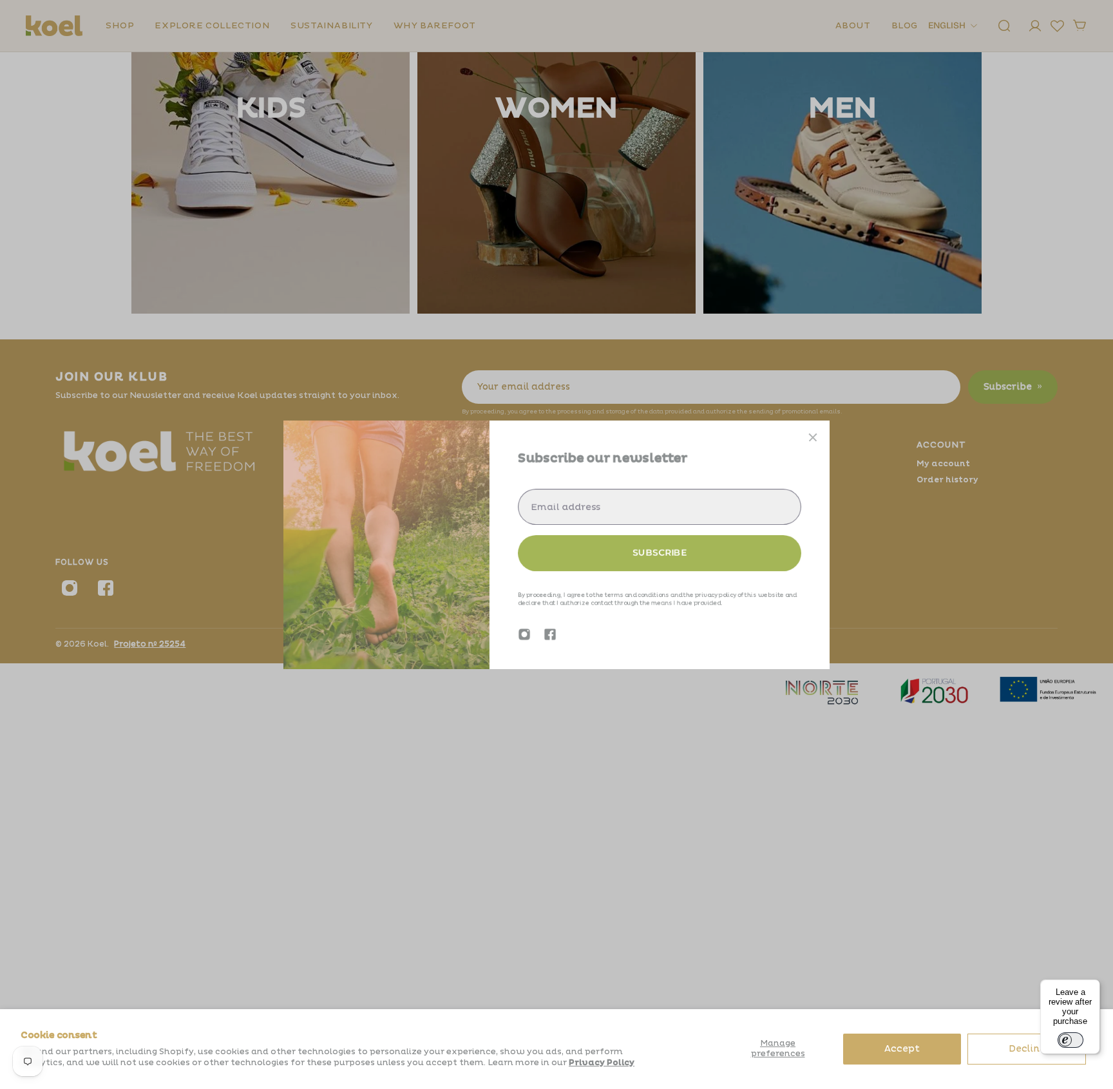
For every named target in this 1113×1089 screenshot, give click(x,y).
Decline (1027, 1048)
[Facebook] (550, 634)
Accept (902, 1048)
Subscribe (660, 552)
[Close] (812, 437)
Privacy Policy (601, 1062)
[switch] (1070, 1040)
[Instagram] (524, 634)
